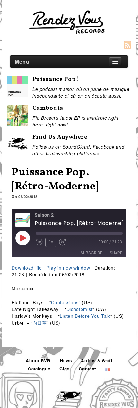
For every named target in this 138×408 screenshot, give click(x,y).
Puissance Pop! (55, 79)
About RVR (38, 361)
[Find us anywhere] (17, 149)
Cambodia (47, 108)
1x (51, 242)
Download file (27, 268)
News (66, 361)
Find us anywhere (59, 137)
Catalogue (39, 369)
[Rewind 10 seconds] (39, 242)
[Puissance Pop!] (17, 93)
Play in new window (68, 268)
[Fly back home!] (69, 394)
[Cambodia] (17, 122)
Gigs (64, 369)
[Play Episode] (22, 238)
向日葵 (40, 322)
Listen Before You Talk (85, 316)
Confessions (65, 302)
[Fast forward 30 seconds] (62, 242)
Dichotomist (79, 309)
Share (116, 253)
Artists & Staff (96, 361)
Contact (87, 369)
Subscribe (91, 253)
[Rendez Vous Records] (69, 23)
